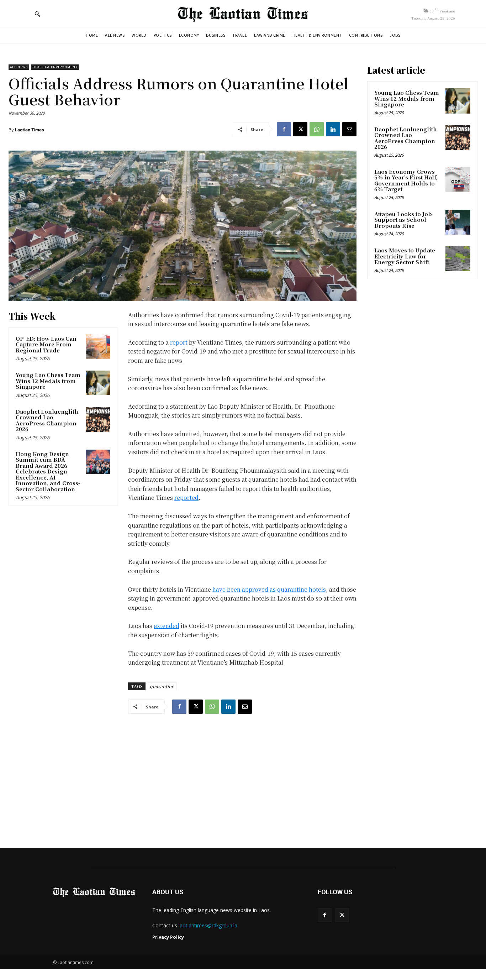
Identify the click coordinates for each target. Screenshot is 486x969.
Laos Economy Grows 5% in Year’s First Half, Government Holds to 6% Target (405, 180)
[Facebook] (284, 129)
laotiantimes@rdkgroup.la (208, 925)
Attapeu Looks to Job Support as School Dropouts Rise (403, 219)
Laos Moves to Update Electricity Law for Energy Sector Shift (404, 256)
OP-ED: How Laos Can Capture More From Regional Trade (46, 344)
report (178, 342)
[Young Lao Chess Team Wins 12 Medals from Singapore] (98, 383)
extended (166, 626)
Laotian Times (29, 129)
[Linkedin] (333, 129)
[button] (37, 13)
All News (19, 67)
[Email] (349, 129)
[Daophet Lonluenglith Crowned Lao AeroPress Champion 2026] (98, 419)
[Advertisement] (243, 774)
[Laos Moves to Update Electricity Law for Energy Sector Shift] (457, 258)
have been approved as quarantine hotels (269, 589)
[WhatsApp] (317, 129)
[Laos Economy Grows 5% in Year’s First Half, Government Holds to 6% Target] (457, 179)
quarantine (162, 686)
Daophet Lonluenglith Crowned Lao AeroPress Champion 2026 (47, 420)
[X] (300, 129)
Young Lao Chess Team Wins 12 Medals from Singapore (48, 380)
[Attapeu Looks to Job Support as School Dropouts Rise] (457, 222)
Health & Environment (55, 67)
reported (186, 497)
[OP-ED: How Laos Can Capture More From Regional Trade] (98, 346)
